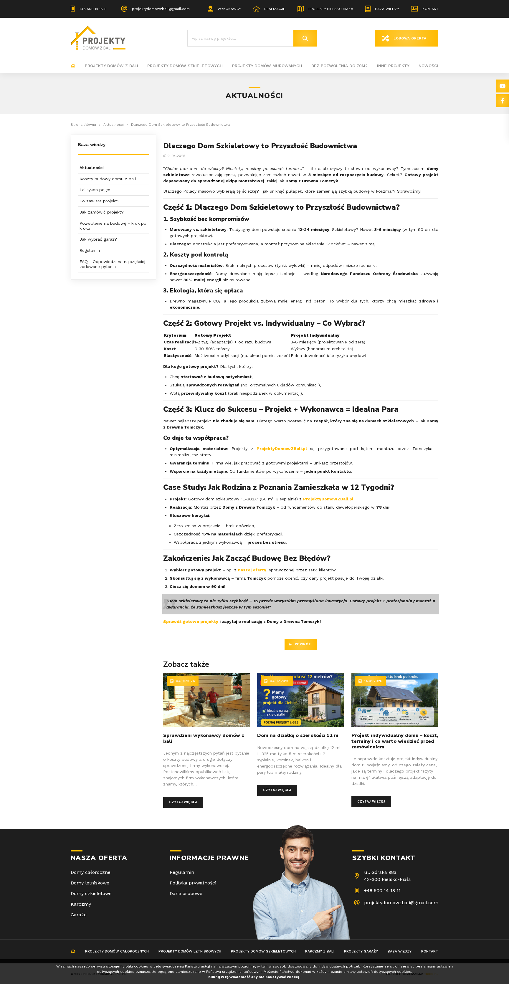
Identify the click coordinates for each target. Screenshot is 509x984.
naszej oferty (252, 570)
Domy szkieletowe (91, 893)
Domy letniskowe (90, 883)
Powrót (303, 644)
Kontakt (430, 9)
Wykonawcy (229, 9)
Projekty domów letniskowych (189, 951)
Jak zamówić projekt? (102, 212)
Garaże (79, 914)
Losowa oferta (410, 38)
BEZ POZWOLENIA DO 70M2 (339, 65)
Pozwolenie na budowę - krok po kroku (113, 226)
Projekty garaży (361, 951)
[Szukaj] (305, 38)
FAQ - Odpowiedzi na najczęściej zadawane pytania (112, 264)
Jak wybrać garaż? (98, 239)
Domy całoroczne (90, 872)
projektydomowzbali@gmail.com (161, 9)
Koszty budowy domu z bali (108, 178)
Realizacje (274, 9)
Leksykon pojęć (95, 189)
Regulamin (90, 250)
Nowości (428, 65)
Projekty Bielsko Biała (330, 9)
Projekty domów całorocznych (117, 951)
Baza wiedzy (387, 9)
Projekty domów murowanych (267, 65)
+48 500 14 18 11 (92, 9)
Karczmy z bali (319, 951)
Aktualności (92, 167)
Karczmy (81, 904)
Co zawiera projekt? (100, 201)
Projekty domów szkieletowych (185, 65)
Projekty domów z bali (111, 65)
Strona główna (73, 66)
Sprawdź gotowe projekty (190, 621)
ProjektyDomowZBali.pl (282, 448)
